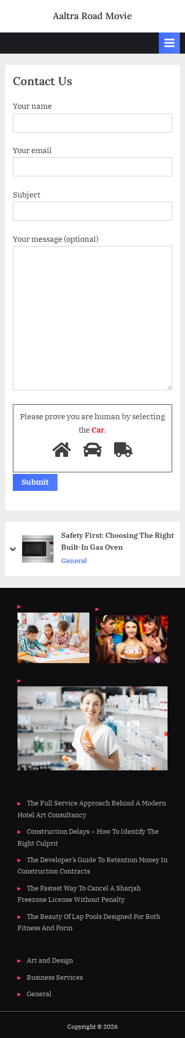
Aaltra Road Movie (92, 16)
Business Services (55, 977)
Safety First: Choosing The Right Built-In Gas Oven (117, 541)
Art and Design (50, 960)
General (74, 560)
